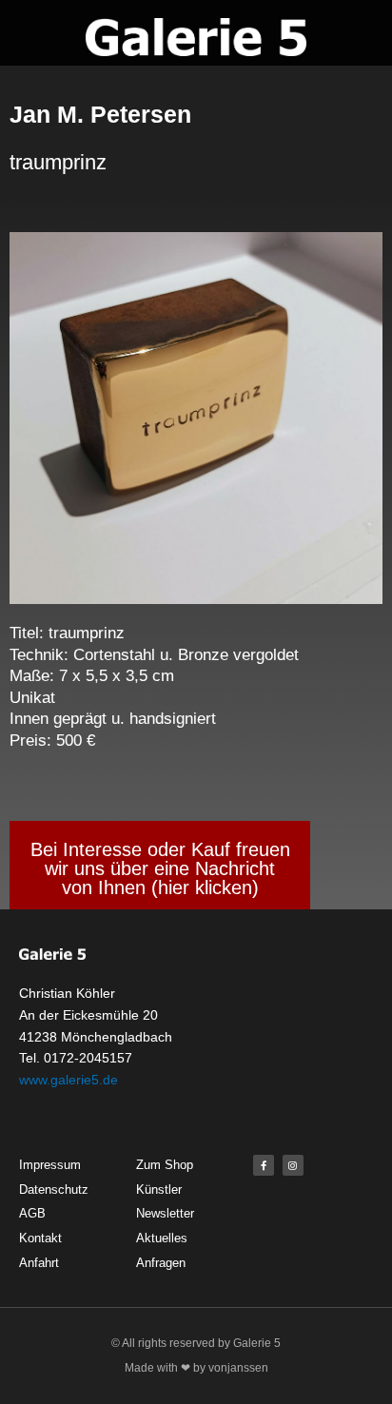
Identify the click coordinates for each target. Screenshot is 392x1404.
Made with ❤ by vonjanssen (196, 1368)
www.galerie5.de (68, 1079)
